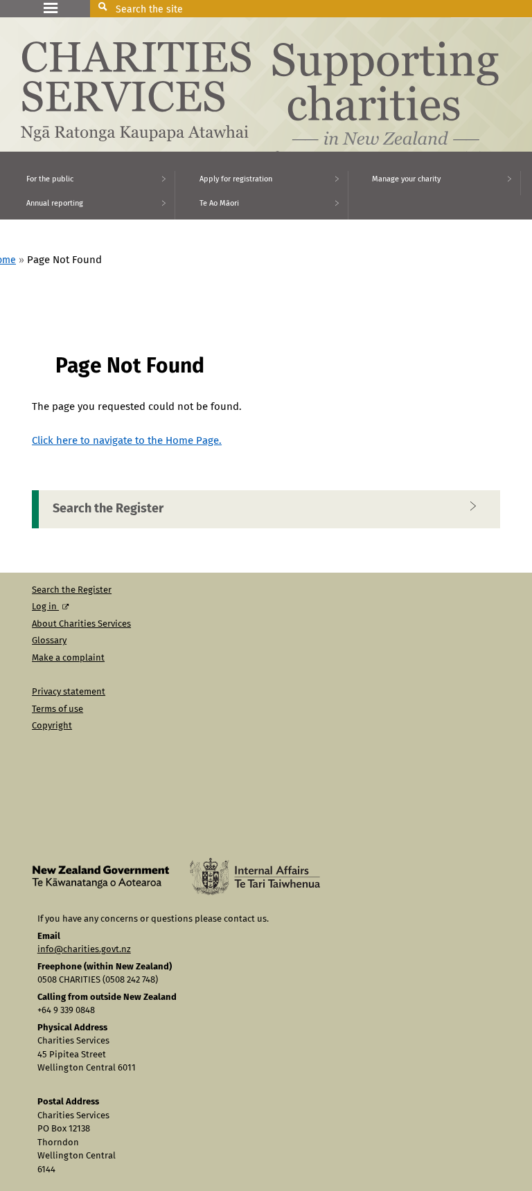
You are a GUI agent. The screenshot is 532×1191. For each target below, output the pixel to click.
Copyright (52, 726)
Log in (45, 606)
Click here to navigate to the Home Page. (127, 441)
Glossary (49, 640)
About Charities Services (81, 624)
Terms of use (57, 709)
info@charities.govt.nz (84, 949)
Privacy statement (68, 692)
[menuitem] (87, 183)
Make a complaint (68, 658)
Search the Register (108, 509)
